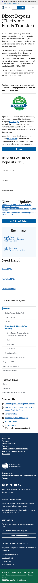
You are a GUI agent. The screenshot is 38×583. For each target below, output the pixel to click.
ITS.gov (4, 384)
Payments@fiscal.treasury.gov (16, 418)
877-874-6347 (11, 422)
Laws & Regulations (11, 237)
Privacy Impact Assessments (16, 575)
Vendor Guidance (10, 241)
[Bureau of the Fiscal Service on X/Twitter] (7, 485)
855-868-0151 (10, 425)
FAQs (6, 510)
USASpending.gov (8, 565)
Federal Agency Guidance (14, 239)
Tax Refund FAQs (8, 279)
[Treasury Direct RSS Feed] (19, 485)
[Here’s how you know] (19, 2)
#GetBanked (12, 139)
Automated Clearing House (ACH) (13, 392)
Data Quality (16, 572)
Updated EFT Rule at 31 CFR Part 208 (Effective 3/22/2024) (16, 206)
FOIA (24, 572)
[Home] (6, 7)
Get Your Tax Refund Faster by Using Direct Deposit (19, 210)
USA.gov (10, 492)
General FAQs (7, 269)
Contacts (10, 524)
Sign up (19, 149)
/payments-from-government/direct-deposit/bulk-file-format (19, 408)
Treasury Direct (7, 561)
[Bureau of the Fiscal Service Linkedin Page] (11, 485)
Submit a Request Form (19, 535)
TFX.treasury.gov (7, 558)
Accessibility (6, 572)
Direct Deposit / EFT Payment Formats (20, 404)
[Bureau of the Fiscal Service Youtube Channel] (15, 485)
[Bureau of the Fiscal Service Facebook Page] (3, 485)
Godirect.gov (14, 122)
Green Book (6, 388)
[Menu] (33, 7)
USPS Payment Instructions (14, 250)
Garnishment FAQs (9, 288)
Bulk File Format (10, 248)
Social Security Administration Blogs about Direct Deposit (19, 214)
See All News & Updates (19, 221)
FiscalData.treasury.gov (10, 554)
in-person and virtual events (13, 503)
